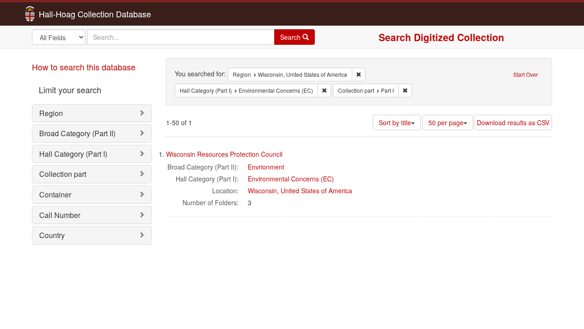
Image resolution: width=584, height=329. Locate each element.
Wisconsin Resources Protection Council (224, 154)
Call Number (59, 215)
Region (51, 113)
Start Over (525, 74)
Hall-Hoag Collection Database (66, 14)
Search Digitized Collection (441, 37)
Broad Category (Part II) (77, 133)
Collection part (62, 174)
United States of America (316, 190)
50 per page (446, 122)
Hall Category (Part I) (73, 154)
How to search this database (84, 67)
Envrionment (266, 166)
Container (55, 194)
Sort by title (395, 122)
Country (52, 235)
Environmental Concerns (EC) (291, 178)
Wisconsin (262, 190)
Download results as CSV (513, 122)
